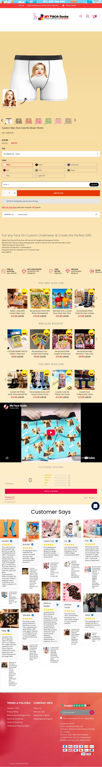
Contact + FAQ (13, 708)
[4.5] (73, 705)
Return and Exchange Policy (18, 715)
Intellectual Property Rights (18, 726)
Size (3, 148)
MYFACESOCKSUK (22, 764)
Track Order (71, 5)
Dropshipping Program (43, 719)
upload (94, 185)
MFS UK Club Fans (9, 207)
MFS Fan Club (39, 712)
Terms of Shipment (15, 722)
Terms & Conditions (15, 719)
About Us (37, 708)
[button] (7, 77)
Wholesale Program (42, 715)
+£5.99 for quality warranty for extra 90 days (22, 201)
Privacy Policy (12, 712)
